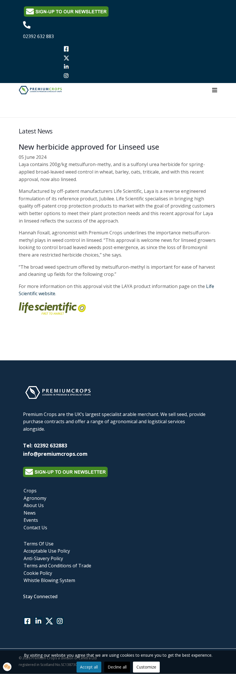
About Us (34, 505)
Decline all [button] (117, 667)
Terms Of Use (39, 544)
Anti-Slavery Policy (43, 558)
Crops (30, 490)
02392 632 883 (38, 36)
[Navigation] (214, 90)
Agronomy (35, 498)
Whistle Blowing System (49, 580)
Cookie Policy (38, 573)
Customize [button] (146, 667)
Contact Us (35, 527)
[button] (7, 666)
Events (31, 520)
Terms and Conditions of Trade (57, 565)
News (30, 513)
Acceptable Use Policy (47, 551)
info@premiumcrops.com (55, 453)
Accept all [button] (89, 667)
